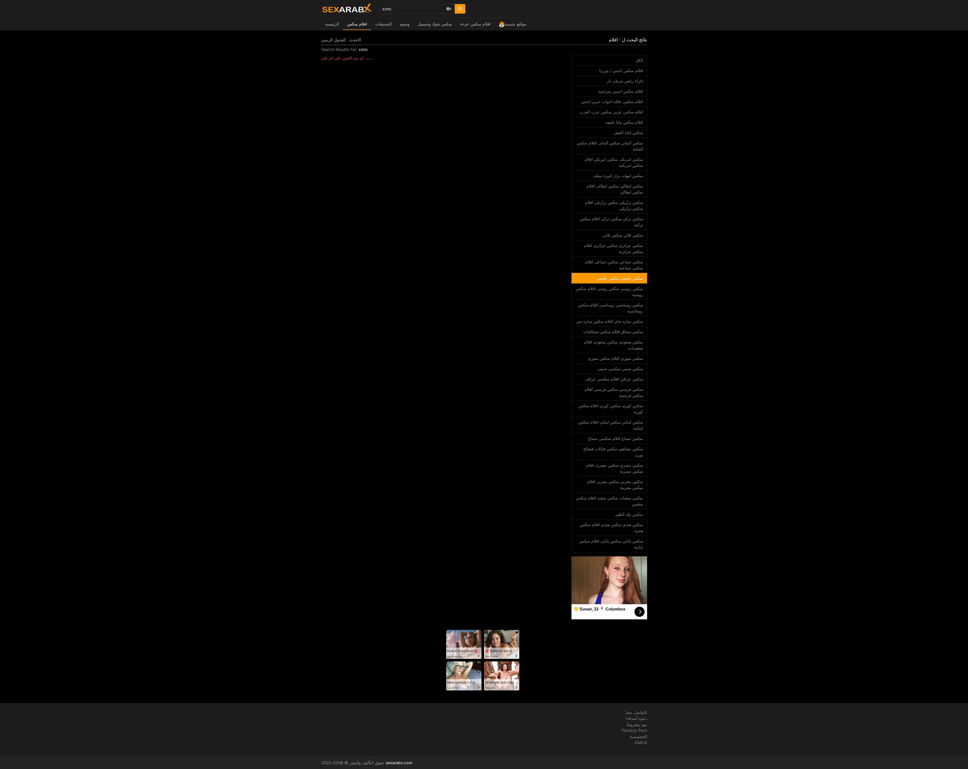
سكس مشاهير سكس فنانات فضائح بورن (613, 451)
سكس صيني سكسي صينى (620, 368)
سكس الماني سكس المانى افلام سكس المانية (610, 145)
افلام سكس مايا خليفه (624, 122)
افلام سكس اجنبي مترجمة (620, 91)
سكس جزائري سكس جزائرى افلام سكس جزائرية (613, 248)
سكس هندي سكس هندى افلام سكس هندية (611, 527)
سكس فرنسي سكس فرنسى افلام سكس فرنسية (614, 392)
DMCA (641, 742)
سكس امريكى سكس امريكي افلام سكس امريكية (614, 162)
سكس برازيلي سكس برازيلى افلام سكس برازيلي (614, 205)
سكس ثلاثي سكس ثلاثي (622, 235)
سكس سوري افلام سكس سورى (615, 358)
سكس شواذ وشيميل (435, 23)
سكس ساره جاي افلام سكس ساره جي (609, 321)
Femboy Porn (634, 730)
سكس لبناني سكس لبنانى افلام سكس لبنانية (610, 425)
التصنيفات (383, 23)
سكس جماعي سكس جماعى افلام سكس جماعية (614, 264)
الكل (639, 60)
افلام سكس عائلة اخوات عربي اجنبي (612, 101)
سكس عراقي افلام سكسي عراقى (614, 378)
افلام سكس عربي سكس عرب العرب (611, 111)
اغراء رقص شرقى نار (625, 80)
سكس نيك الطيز (629, 514)
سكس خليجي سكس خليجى (619, 278)
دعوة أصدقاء (636, 718)
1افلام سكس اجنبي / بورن (621, 70)
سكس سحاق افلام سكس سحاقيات (613, 331)
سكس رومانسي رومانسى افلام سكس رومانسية (610, 307)
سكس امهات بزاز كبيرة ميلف (618, 175)
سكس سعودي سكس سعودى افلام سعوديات (613, 344)
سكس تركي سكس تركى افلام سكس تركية (611, 221)
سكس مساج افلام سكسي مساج (615, 438)
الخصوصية (638, 736)
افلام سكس (357, 23)
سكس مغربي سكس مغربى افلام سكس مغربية (615, 484)
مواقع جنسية (515, 23)
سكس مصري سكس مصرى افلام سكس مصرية (614, 468)
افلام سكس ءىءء (475, 23)
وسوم (405, 23)
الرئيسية (332, 23)
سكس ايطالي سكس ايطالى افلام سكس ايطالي (615, 189)
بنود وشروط (636, 724)
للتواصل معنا (636, 712)
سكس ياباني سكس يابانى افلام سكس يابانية (611, 544)
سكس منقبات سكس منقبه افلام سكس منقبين (609, 500)
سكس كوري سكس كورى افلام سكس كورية (610, 408)
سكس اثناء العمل (628, 132)
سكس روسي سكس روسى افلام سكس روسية (609, 291)
